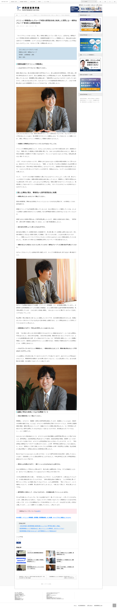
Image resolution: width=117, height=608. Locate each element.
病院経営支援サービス (19, 598)
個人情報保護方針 (81, 605)
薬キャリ (48, 596)
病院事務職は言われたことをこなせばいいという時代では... (35, 567)
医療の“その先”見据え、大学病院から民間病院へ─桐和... (65, 567)
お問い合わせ (99, 5)
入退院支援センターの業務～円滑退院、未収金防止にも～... (35, 560)
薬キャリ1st (17, 596)
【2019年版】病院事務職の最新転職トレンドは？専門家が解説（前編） (40, 526)
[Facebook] (109, 1)
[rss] (100, 1)
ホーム (75, 605)
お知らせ (93, 5)
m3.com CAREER (18, 592)
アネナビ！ (49, 594)
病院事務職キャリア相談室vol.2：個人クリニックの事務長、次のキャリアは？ (42, 528)
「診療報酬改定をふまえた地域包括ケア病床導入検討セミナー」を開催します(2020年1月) (61, 577)
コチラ (39, 511)
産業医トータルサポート (51, 595)
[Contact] (114, 1)
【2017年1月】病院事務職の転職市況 (35, 552)
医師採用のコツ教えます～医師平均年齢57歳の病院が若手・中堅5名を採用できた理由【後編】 (32, 577)
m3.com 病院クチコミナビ (52, 593)
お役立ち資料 (32, 1)
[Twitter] (105, 1)
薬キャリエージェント (19, 596)
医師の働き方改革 (5, 1)
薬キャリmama (49, 596)
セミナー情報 (46, 1)
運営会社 (81, 5)
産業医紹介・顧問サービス (20, 595)
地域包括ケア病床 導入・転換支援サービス (55, 598)
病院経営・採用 (14, 1)
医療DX (39, 1)
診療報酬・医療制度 (23, 1)
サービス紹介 (87, 5)
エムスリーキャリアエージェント (53, 592)
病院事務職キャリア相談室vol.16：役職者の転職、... (65, 560)
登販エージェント (18, 597)
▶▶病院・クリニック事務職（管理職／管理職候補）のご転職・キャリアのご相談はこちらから (43, 517)
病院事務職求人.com (19, 599)
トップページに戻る (47, 583)
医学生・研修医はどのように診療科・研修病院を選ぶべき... (65, 553)
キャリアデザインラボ (19, 593)
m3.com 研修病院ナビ (19, 594)
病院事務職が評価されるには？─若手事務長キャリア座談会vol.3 (38, 531)
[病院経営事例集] (28, 8)
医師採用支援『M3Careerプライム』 (54, 597)
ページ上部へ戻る (114, 605)
